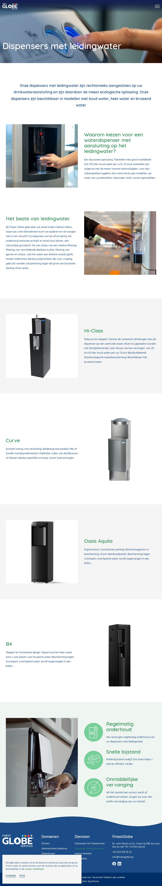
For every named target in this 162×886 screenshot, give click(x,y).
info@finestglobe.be (123, 857)
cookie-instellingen (34, 869)
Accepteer (11, 875)
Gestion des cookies (114, 877)
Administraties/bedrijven (54, 848)
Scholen (45, 843)
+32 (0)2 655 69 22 (122, 852)
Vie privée (97, 877)
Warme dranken (83, 853)
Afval (22, 875)
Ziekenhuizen (48, 853)
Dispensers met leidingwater (89, 848)
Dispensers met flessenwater (90, 843)
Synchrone (93, 881)
